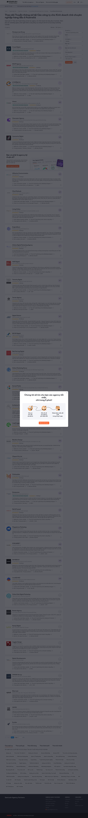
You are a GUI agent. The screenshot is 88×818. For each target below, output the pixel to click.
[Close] (66, 392)
